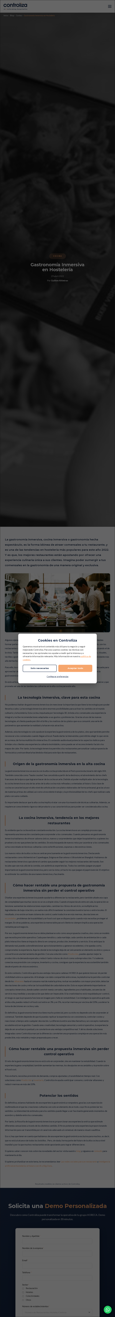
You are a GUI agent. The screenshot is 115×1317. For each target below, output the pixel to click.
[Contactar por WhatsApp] (108, 1310)
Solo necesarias (40, 668)
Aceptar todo (75, 668)
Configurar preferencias (57, 676)
